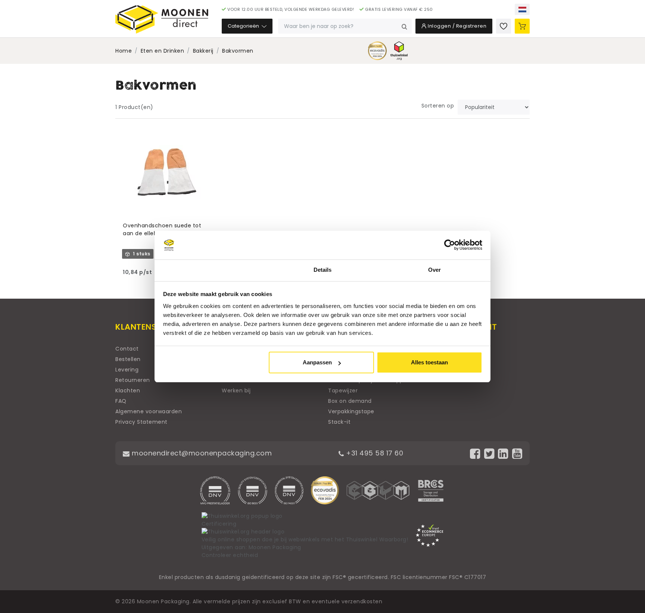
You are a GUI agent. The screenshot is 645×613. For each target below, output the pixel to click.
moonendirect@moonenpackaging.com (201, 453)
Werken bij (236, 390)
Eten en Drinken (162, 51)
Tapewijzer (343, 390)
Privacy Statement (141, 422)
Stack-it (339, 422)
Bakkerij (203, 51)
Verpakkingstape (351, 411)
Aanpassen (317, 362)
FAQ (121, 401)
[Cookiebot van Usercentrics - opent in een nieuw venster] (449, 245)
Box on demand (350, 401)
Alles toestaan (429, 362)
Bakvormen (237, 51)
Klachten (127, 390)
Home (123, 51)
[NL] (522, 9)
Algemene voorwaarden (148, 411)
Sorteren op (437, 105)
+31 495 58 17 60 (373, 453)
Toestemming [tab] (210, 270)
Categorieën (244, 25)
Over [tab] (434, 270)
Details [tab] (323, 270)
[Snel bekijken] (209, 133)
